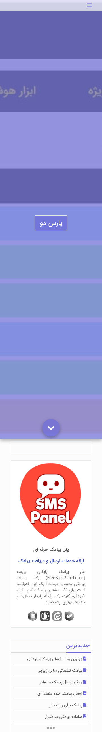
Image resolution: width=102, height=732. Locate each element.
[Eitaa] (57, 616)
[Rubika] (33, 616)
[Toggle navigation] (89, 5)
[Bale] (69, 616)
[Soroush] (45, 616)
